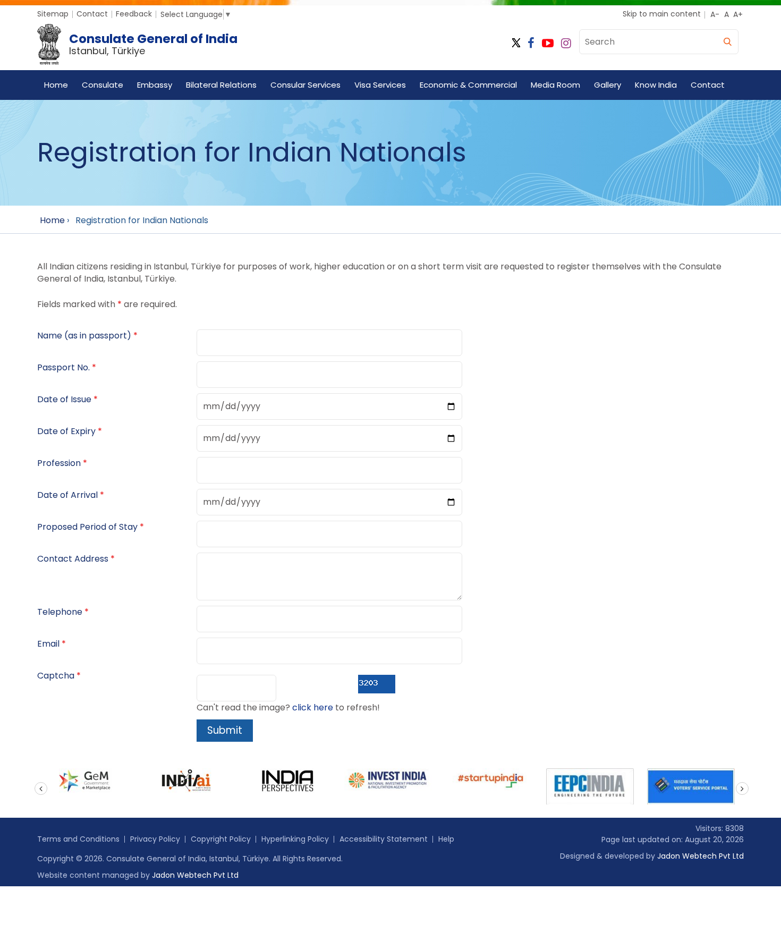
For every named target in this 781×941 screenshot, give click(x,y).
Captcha (55, 675)
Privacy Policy (155, 839)
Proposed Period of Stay (87, 527)
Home (56, 84)
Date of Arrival (67, 495)
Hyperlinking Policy (295, 839)
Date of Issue (64, 399)
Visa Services (380, 84)
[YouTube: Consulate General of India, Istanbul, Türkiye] (548, 43)
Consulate (102, 84)
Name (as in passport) (84, 335)
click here (312, 707)
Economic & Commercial (468, 84)
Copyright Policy (221, 839)
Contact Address (72, 559)
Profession (59, 463)
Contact (92, 14)
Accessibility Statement (383, 839)
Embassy (154, 84)
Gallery (607, 84)
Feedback (134, 14)
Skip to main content (662, 14)
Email (48, 644)
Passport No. (63, 367)
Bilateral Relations (221, 84)
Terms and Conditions (78, 839)
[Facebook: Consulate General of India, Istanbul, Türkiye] (531, 43)
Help (446, 839)
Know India (656, 84)
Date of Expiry (66, 431)
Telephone (59, 612)
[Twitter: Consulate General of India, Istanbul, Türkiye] (516, 43)
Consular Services (305, 84)
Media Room (555, 84)
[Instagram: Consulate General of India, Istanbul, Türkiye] (566, 43)
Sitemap (53, 14)
